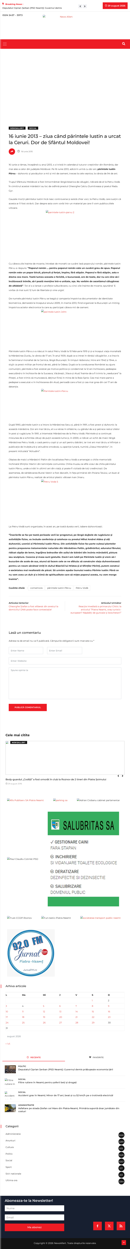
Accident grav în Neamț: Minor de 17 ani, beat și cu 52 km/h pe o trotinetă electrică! (65, 1095)
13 (60, 1011)
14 (76, 1011)
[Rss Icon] (121, 1226)
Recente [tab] (35, 1057)
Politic (22, 1066)
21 (76, 1017)
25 (23, 1022)
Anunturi (10, 1140)
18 (23, 1017)
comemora (36, 588)
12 (44, 1011)
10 (7, 1011)
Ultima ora (11, 1180)
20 (60, 1017)
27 (60, 1022)
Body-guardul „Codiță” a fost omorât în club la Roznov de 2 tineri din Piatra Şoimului (56, 779)
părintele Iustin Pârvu (59, 588)
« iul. (8, 1043)
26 (44, 1022)
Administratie (26, 1105)
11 (23, 1011)
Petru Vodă (82, 588)
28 (76, 1022)
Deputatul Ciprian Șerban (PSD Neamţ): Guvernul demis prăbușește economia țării (65, 1069)
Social (33, 128)
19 (44, 1017)
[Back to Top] (124, 1242)
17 (7, 1017)
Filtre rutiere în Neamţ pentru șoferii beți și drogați (47, 1082)
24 (7, 1022)
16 (109, 1011)
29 (93, 1022)
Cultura (10, 1147)
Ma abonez (34, 1227)
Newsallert (17, 128)
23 (109, 1017)
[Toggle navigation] (4, 44)
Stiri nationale (13, 1173)
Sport (9, 1167)
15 (93, 1011)
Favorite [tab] (98, 1057)
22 (93, 1017)
